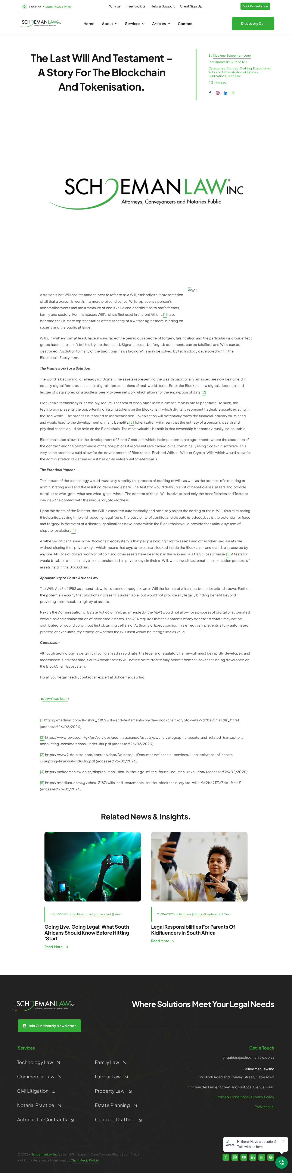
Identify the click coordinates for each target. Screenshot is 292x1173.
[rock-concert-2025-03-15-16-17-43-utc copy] (92, 833)
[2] (204, 392)
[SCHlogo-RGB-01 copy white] (43, 1002)
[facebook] (210, 93)
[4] (73, 530)
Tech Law (233, 76)
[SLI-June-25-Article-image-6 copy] (199, 833)
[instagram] (218, 93)
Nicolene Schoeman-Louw (232, 55)
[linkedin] (225, 93)
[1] (165, 314)
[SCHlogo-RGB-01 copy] (40, 21)
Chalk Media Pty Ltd (85, 1160)
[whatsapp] (233, 93)
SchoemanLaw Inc (44, 1154)
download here (55, 698)
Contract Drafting (239, 68)
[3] (131, 422)
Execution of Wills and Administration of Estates (239, 70)
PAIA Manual (264, 1106)
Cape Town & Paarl (58, 7)
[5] (228, 554)
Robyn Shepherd (99, 914)
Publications (217, 76)
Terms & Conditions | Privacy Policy (245, 1097)
